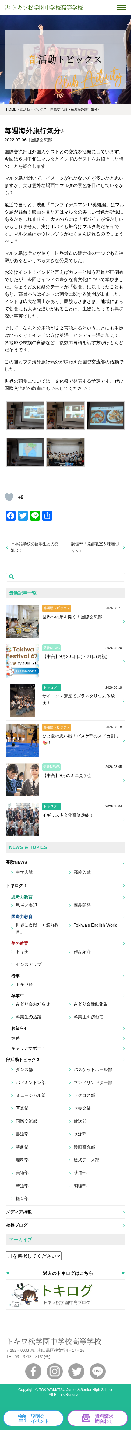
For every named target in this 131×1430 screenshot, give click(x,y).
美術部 (22, 1172)
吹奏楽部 (82, 1108)
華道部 (22, 1185)
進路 (15, 1038)
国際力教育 (22, 916)
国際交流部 (26, 1121)
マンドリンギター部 (93, 1082)
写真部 (22, 1108)
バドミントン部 (31, 1082)
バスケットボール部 (93, 1069)
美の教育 (19, 943)
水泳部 (80, 1134)
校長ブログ (16, 1225)
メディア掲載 (19, 1211)
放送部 (80, 1121)
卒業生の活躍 (28, 1016)
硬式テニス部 (86, 1159)
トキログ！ (16, 885)
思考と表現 (26, 905)
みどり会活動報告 (91, 1003)
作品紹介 (82, 951)
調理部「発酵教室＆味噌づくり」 (95, 547)
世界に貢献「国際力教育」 (37, 928)
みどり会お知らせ (33, 1003)
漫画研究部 (84, 1147)
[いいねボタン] (9, 497)
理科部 (22, 1159)
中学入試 (24, 872)
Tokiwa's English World (96, 925)
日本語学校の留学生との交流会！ (34, 547)
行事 (15, 975)
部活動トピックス (23, 1059)
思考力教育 (22, 897)
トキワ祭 (24, 984)
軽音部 (22, 1198)
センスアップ (28, 964)
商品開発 (82, 905)
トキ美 (22, 951)
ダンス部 (24, 1069)
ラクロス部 (84, 1095)
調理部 (80, 1185)
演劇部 (22, 1147)
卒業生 (17, 995)
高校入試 (82, 872)
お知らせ (19, 1028)
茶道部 (80, 1172)
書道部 (22, 1134)
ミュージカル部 (31, 1095)
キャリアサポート (28, 1048)
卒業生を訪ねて (89, 1016)
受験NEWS (16, 862)
